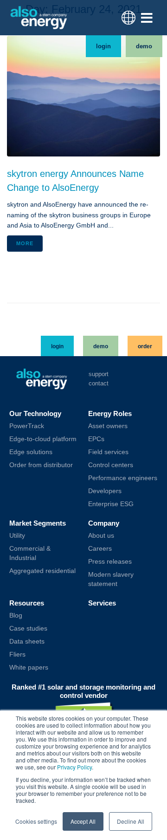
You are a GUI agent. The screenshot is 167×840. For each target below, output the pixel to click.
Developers (105, 491)
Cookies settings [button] (36, 821)
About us (101, 535)
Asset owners (108, 426)
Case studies (28, 628)
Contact (99, 383)
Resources (26, 603)
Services (102, 603)
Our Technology (35, 413)
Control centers (110, 465)
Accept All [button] (83, 821)
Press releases (110, 561)
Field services (108, 452)
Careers (100, 548)
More (24, 243)
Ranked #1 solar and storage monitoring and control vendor (83, 691)
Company (103, 523)
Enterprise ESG (111, 504)
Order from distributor (41, 465)
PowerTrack (26, 426)
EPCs (96, 439)
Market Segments (37, 523)
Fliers (17, 654)
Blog (15, 615)
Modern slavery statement (111, 579)
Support (99, 374)
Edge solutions (30, 452)
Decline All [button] (130, 821)
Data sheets (27, 641)
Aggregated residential (42, 570)
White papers (28, 667)
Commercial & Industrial (30, 553)
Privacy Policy (74, 767)
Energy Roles (110, 413)
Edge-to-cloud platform (43, 439)
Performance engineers (122, 478)
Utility (17, 535)
